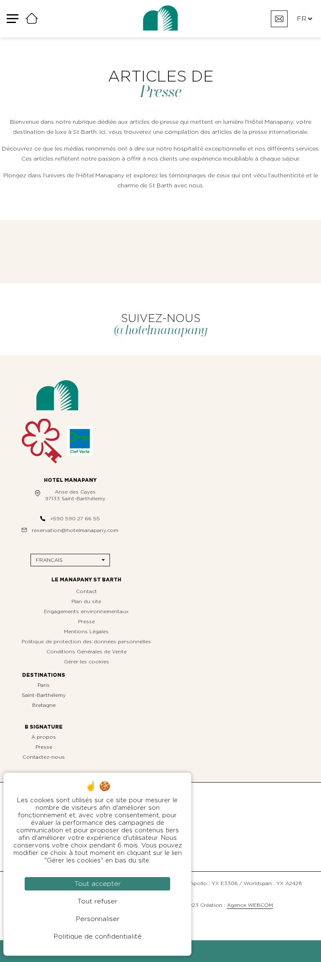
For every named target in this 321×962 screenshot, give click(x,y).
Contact (86, 591)
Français (49, 560)
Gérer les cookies (86, 661)
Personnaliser (98, 919)
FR (301, 18)
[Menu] (16, 19)
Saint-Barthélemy (44, 695)
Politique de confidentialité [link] (98, 936)
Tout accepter (97, 883)
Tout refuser (97, 901)
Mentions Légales (86, 631)
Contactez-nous (44, 757)
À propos (43, 736)
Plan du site (86, 601)
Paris (44, 685)
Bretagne (44, 705)
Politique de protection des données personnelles (86, 641)
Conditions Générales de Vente (86, 651)
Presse (86, 621)
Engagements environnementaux (86, 611)
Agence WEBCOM (250, 905)
